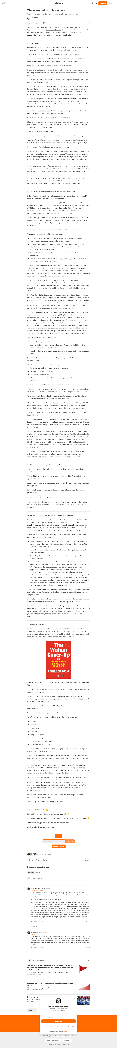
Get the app (66, 1040)
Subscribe (103, 3)
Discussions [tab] (40, 960)
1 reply (35, 926)
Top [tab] (29, 960)
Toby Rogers (34, 17)
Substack (50, 1044)
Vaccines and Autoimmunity (43, 330)
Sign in (111, 3)
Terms (62, 1036)
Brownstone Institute (53, 30)
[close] (75, 998)
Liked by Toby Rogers (38, 890)
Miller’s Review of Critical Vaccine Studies (62, 333)
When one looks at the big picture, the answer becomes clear (45, 988)
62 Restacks (48, 854)
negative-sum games (45, 131)
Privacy (57, 1036)
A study (63, 403)
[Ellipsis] (88, 888)
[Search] (92, 3)
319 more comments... (33, 952)
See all (31, 1010)
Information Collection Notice (58, 1027)
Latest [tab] (34, 960)
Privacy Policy (71, 1027)
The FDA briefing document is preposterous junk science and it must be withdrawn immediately (48, 973)
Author (33, 934)
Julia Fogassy (35, 888)
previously (43, 98)
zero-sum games (44, 111)
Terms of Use (66, 1025)
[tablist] (34, 872)
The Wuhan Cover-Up (52, 631)
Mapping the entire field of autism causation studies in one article (50, 984)
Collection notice (69, 1036)
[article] (58, 972)
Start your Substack (54, 1040)
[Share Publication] (96, 3)
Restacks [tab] (38, 872)
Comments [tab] (31, 872)
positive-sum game (54, 79)
